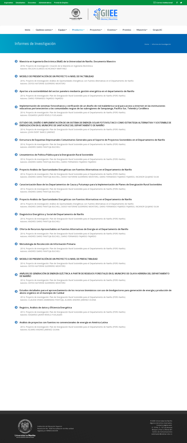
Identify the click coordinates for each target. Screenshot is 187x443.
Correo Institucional (164, 3)
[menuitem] (8, 2)
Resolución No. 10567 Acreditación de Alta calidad (55, 428)
